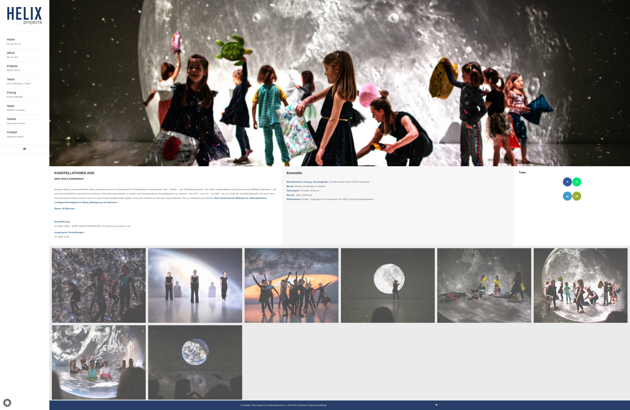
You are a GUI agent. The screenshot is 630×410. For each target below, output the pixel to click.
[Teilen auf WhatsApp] (576, 181)
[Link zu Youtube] (24, 149)
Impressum (303, 405)
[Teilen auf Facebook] (567, 181)
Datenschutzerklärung (317, 405)
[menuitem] (24, 42)
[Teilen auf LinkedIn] (567, 196)
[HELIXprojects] (25, 16)
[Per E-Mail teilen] (576, 196)
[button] (7, 403)
